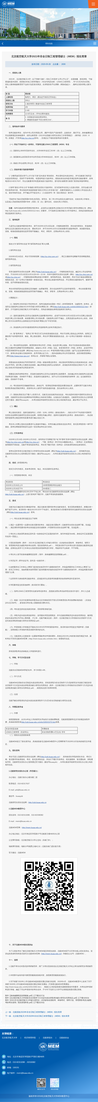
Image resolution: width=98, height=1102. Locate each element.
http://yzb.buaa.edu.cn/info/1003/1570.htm (38, 722)
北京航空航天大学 (9, 1038)
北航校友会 (64, 1038)
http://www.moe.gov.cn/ (20, 356)
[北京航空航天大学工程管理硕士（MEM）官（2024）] (8, 4)
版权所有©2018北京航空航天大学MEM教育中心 (49, 1096)
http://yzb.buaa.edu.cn (37, 802)
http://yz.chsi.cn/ (27, 138)
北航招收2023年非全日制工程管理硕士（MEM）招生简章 (37, 1012)
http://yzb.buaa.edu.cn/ (46, 272)
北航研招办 (47, 1038)
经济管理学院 (30, 1038)
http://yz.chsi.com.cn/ (49, 256)
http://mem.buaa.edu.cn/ (32, 827)
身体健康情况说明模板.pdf (21, 996)
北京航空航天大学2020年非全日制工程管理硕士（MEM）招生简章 (41, 1016)
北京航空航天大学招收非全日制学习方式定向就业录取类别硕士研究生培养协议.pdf (43, 998)
